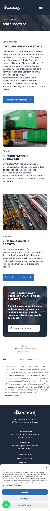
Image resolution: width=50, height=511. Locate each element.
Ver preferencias (25, 505)
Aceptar (25, 492)
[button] (46, 467)
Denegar (25, 498)
